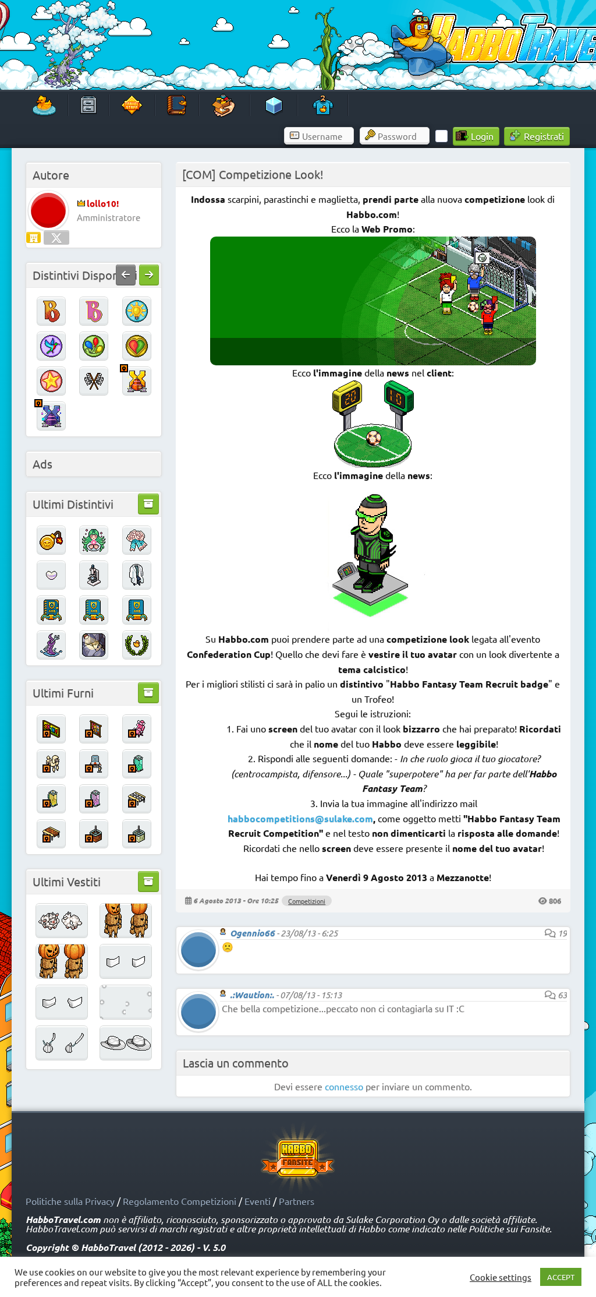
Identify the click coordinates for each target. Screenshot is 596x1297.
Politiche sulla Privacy (70, 1201)
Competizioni (306, 900)
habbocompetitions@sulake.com (300, 818)
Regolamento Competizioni (179, 1201)
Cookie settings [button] (500, 1277)
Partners (296, 1201)
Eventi (257, 1201)
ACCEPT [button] (560, 1277)
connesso (344, 1086)
